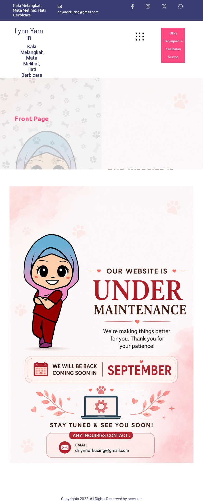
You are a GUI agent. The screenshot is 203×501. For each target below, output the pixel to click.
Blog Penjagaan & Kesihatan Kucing (173, 45)
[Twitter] (164, 6)
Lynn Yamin (29, 34)
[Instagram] (148, 6)
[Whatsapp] (180, 6)
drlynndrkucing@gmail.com (78, 12)
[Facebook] (132, 6)
